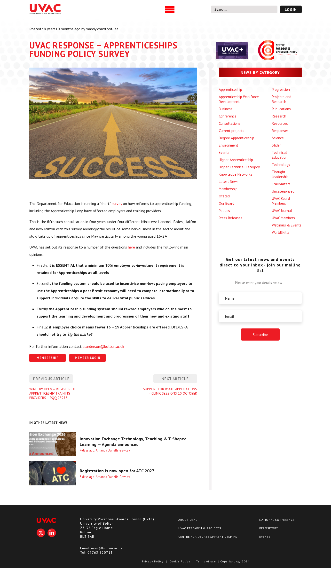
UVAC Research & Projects (199, 528)
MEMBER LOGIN (87, 358)
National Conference (276, 519)
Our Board (226, 203)
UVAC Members (283, 218)
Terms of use (206, 561)
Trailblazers (281, 184)
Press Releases (230, 218)
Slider (276, 145)
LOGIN (291, 9)
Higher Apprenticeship (236, 159)
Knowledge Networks (235, 174)
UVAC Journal (282, 210)
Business (225, 109)
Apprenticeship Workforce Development (239, 99)
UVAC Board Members (281, 201)
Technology (281, 164)
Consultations (229, 123)
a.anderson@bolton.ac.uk (103, 346)
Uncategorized (283, 191)
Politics (224, 210)
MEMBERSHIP (48, 358)
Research (279, 116)
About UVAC (187, 519)
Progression (281, 89)
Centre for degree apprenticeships (207, 536)
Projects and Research (281, 99)
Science (278, 138)
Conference (227, 116)
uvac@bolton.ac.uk (106, 548)
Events (224, 152)
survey (117, 203)
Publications (281, 109)
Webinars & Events (286, 225)
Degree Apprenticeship (236, 138)
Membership (228, 189)
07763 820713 (100, 552)
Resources (280, 123)
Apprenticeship (230, 89)
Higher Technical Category (239, 167)
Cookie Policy (179, 561)
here (131, 247)
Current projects (231, 130)
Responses (280, 130)
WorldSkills (280, 232)
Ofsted (224, 196)
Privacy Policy (153, 561)
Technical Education (279, 155)
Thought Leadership (280, 174)
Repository (268, 528)
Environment (228, 145)
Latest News (228, 181)
